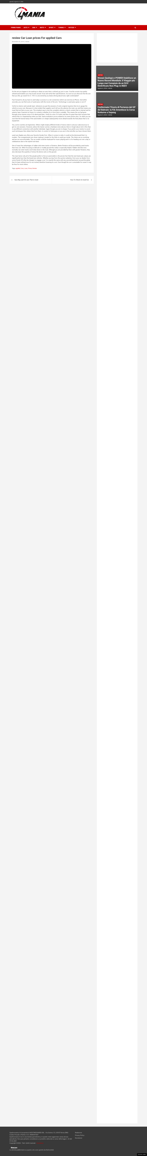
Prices (30, 168)
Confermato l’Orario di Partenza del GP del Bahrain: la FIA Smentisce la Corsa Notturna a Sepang (117, 110)
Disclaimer (78, 1138)
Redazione (78, 1133)
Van (33, 27)
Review (34, 168)
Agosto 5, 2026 (102, 115)
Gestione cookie (142, 1154)
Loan (25, 168)
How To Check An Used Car (79, 180)
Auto (26, 27)
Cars (22, 168)
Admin (27, 41)
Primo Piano (16, 27)
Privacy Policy (79, 1135)
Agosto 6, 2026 (102, 88)
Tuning (61, 27)
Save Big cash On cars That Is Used (26, 180)
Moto (42, 27)
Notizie (71, 27)
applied (18, 168)
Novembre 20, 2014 (18, 41)
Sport (51, 27)
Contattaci (40, 1143)
